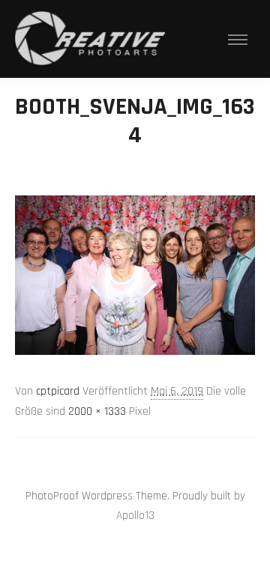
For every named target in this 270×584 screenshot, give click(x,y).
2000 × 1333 (97, 411)
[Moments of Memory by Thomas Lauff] (90, 39)
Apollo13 (135, 515)
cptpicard (58, 391)
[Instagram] (124, 458)
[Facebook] (146, 458)
